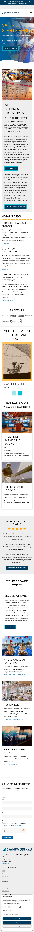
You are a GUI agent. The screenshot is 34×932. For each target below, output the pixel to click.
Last (3, 805)
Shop (3, 878)
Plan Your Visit (23, 7)
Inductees (5, 891)
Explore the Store (11, 764)
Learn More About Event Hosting (16, 719)
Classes (5, 888)
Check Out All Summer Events (14, 675)
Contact (5, 881)
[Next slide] (20, 393)
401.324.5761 (5, 863)
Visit (3, 871)
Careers (5, 876)
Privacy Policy (18, 825)
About (4, 873)
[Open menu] (31, 13)
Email (4, 813)
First (3, 799)
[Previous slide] (14, 393)
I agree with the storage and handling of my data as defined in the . (17, 824)
